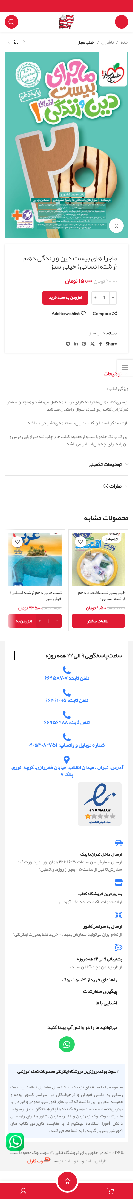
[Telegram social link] (68, 344)
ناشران (107, 41)
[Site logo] (67, 23)
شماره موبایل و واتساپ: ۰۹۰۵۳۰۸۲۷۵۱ (67, 745)
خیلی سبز (86, 41)
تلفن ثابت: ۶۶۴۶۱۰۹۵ (66, 700)
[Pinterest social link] (84, 344)
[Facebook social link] (100, 344)
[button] (35, 621)
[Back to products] (16, 42)
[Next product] (9, 42)
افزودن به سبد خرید (65, 297)
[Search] (12, 21)
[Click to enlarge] (116, 225)
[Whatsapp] (67, 1044)
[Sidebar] (125, 368)
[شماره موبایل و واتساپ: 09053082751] (67, 737)
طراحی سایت (95, 1160)
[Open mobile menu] (122, 21)
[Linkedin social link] (76, 344)
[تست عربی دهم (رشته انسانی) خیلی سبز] (35, 559)
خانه (124, 41)
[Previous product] (24, 42)
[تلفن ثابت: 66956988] (67, 715)
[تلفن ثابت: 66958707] (67, 670)
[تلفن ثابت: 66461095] (67, 693)
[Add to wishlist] (80, 541)
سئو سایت (73, 1160)
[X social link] (92, 344)
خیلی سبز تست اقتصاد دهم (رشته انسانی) (101, 595)
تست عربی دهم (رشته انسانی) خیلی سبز (36, 595)
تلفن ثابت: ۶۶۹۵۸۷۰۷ (66, 678)
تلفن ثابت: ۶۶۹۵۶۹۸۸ (67, 722)
